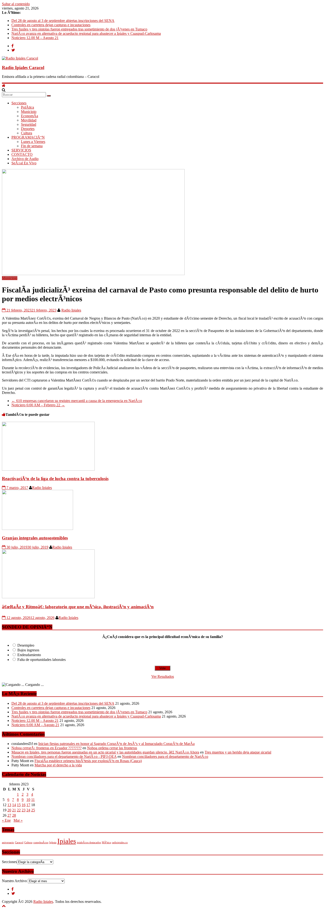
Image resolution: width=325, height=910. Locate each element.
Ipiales (66, 841)
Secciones (18, 103)
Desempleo (25, 645)
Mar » (18, 820)
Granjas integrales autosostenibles (35, 537)
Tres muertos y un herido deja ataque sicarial (238, 752)
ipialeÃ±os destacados (89, 842)
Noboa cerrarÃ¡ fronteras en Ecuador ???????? (46, 748)
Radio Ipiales (71, 310)
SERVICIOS (21, 150)
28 (14, 815)
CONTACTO (22, 154)
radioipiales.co (120, 842)
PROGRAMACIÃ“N (28, 137)
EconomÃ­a (29, 116)
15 (19, 805)
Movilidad (28, 120)
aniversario (8, 842)
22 (19, 810)
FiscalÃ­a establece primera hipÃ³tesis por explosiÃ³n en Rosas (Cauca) (88, 761)
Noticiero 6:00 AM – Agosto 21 (35, 725)
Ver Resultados (162, 676)
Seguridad (28, 124)
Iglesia (52, 842)
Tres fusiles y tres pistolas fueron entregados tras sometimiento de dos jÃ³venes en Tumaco (79, 29)
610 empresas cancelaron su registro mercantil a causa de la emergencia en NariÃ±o (76, 401)
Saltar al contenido (16, 4)
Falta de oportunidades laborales (41, 660)
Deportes (27, 129)
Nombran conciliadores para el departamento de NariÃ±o (165, 756)
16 (23, 805)
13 (9, 805)
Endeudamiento (29, 655)
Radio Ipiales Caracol (23, 67)
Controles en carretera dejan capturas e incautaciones (50, 25)
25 (33, 810)
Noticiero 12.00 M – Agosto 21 (35, 38)
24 (28, 810)
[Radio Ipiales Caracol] (3, 86)
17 (28, 805)
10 (28, 800)
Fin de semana (32, 146)
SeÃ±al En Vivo (23, 163)
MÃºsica (106, 842)
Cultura (26, 133)
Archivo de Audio (25, 159)
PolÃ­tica (27, 107)
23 (23, 810)
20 (9, 810)
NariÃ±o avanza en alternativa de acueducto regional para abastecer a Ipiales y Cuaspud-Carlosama (86, 33)
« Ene (6, 820)
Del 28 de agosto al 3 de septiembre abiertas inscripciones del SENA (62, 21)
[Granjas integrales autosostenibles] (37, 529)
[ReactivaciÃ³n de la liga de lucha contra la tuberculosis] (48, 469)
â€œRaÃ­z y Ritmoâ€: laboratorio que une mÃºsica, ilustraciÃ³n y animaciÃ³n (78, 606)
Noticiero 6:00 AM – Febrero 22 (38, 405)
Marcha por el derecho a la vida (58, 765)
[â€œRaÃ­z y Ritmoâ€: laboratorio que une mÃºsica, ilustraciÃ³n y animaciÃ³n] (48, 597)
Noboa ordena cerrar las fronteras (112, 748)
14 (14, 805)
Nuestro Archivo (14, 881)
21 (14, 810)
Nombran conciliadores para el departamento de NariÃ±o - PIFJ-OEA (64, 756)
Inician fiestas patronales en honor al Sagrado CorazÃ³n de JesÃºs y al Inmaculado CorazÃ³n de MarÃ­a (116, 744)
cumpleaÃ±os (40, 842)
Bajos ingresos (28, 650)
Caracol (19, 842)
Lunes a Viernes (33, 142)
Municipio (28, 112)
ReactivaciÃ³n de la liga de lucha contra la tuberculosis (55, 478)
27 (9, 815)
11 (33, 800)
